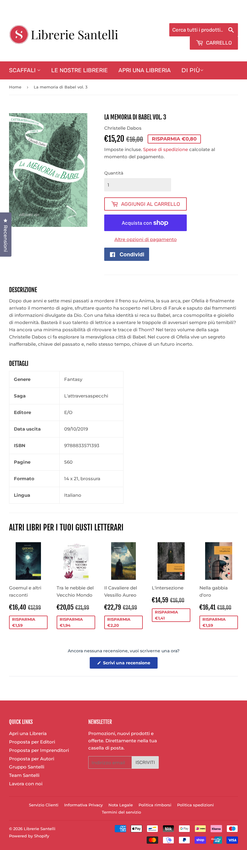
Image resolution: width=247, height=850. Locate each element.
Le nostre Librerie (79, 70)
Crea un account (221, 15)
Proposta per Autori (31, 759)
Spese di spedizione (165, 149)
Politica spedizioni (195, 804)
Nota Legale (120, 804)
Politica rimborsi (155, 804)
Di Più (190, 70)
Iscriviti (145, 762)
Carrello (218, 43)
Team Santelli (24, 775)
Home (15, 87)
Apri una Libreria (144, 70)
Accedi (189, 15)
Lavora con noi (25, 784)
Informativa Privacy (83, 804)
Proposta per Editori (32, 742)
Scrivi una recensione (130, 664)
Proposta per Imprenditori (39, 750)
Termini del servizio (121, 812)
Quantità (113, 173)
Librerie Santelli (39, 828)
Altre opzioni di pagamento (145, 239)
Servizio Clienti (43, 804)
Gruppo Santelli (26, 767)
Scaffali (23, 70)
